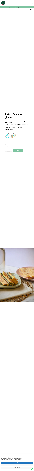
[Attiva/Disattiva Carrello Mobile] (30, 3)
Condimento (7, 144)
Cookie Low (14, 469)
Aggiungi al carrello (18, 150)
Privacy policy (18, 469)
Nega (17, 465)
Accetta (17, 462)
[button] (32, 455)
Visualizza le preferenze (17, 467)
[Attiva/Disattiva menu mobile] (32, 3)
